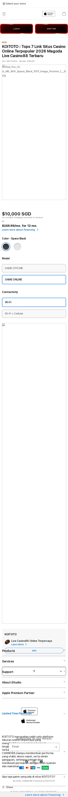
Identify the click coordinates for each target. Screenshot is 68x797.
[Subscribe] (55, 747)
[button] (34, 751)
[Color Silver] (17, 246)
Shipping (18, 217)
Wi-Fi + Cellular (14, 313)
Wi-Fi (8, 302)
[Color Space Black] (6, 247)
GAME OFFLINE (14, 268)
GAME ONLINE (13, 279)
